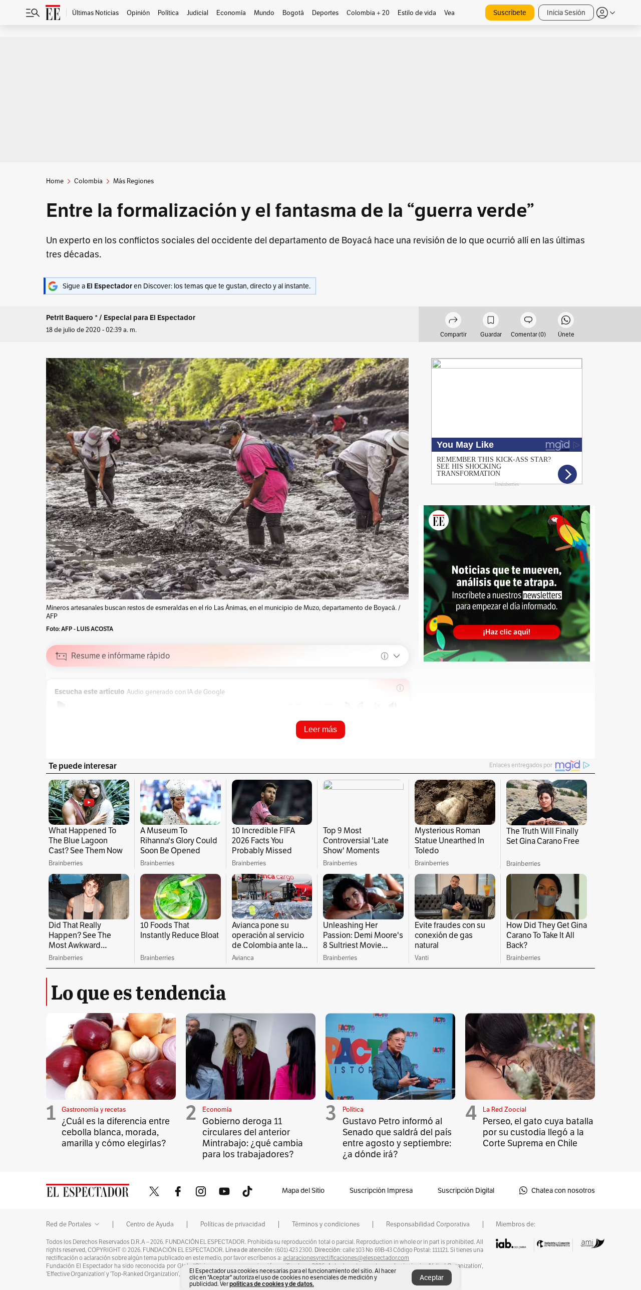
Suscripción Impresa (381, 1190)
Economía (217, 1109)
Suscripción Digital (466, 1190)
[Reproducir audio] (61, 706)
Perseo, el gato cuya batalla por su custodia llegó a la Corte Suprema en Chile (538, 1132)
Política (353, 1109)
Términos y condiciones (326, 1224)
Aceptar (432, 1277)
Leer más (320, 729)
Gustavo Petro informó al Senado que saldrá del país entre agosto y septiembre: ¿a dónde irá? (397, 1137)
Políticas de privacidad (232, 1224)
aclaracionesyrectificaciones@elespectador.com (346, 1257)
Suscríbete (509, 12)
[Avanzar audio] (362, 705)
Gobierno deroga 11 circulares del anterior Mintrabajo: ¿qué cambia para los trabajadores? (252, 1137)
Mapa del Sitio (303, 1190)
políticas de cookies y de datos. (271, 1283)
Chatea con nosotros (563, 1190)
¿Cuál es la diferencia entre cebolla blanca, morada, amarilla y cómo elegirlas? (116, 1132)
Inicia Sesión (566, 12)
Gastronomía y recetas (94, 1109)
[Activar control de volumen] (393, 706)
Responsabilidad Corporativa (428, 1224)
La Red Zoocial (504, 1109)
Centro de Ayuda (150, 1224)
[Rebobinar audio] (346, 705)
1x (377, 705)
